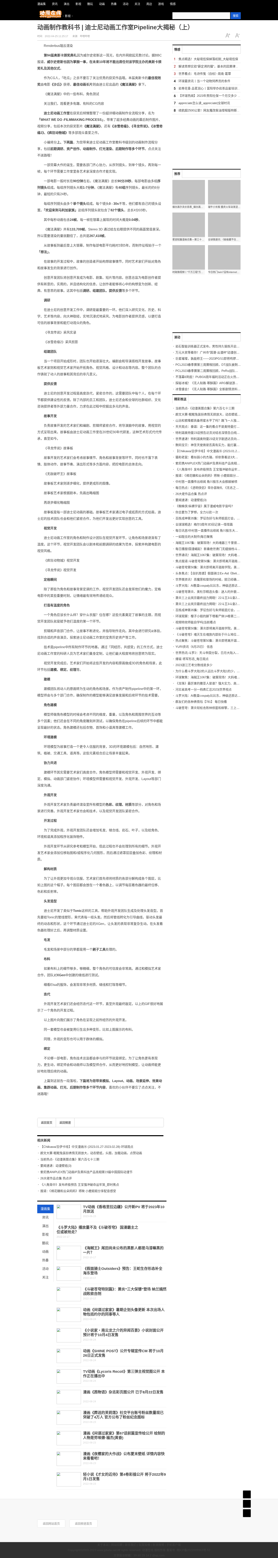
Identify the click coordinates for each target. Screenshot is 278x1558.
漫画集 (45, 1209)
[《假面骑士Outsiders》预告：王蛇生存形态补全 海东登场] (69, 1273)
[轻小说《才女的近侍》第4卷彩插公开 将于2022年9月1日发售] (69, 1479)
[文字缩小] (237, 35)
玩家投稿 (144, 1544)
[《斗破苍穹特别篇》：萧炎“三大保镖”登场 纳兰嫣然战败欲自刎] (69, 1294)
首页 (247, 1494)
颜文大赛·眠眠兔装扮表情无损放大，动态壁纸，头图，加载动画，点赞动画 (91, 1153)
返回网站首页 (51, 1523)
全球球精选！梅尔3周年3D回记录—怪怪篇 (204, 524)
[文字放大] (227, 35)
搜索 (236, 15)
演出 (45, 1226)
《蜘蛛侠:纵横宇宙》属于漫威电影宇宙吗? (204, 506)
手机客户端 (173, 1544)
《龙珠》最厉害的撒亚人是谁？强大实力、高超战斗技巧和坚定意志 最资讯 (226, 683)
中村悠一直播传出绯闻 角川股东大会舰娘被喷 (206, 481)
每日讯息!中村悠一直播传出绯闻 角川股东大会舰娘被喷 (212, 530)
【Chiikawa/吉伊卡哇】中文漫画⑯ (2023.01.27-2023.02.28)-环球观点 (86, 1146)
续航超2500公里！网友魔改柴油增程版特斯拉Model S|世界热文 (221, 110)
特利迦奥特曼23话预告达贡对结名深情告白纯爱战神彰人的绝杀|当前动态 (224, 432)
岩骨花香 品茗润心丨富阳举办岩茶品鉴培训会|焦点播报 (215, 88)
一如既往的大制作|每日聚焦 (194, 536)
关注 (45, 1277)
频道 (247, 1504)
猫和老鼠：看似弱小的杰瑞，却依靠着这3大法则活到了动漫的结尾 (220, 457)
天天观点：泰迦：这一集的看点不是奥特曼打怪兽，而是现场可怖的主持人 (225, 426)
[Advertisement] (202, 139)
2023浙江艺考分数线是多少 (193, 665)
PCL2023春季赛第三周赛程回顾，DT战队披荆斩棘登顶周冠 (215, 364)
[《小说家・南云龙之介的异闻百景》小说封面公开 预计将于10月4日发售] (69, 1335)
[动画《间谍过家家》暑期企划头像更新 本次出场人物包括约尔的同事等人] (69, 1315)
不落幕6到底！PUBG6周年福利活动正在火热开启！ (210, 377)
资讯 (45, 1217)
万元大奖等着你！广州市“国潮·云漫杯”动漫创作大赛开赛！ (215, 352)
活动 (45, 1268)
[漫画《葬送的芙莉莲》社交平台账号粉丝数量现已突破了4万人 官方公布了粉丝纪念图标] (69, 1417)
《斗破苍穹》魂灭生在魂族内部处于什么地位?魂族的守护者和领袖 (220, 634)
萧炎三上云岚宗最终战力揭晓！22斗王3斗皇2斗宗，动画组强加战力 (221, 597)
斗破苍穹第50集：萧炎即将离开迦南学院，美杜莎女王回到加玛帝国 (221, 567)
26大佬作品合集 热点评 (56, 1178)
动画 (45, 1251)
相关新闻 (43, 1140)
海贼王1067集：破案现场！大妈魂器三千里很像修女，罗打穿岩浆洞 (221, 542)
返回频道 (65, 1122)
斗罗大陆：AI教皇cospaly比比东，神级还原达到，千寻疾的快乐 (218, 585)
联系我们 (130, 1544)
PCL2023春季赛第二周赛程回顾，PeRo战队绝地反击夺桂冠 (215, 370)
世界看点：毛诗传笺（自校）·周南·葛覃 (204, 73)
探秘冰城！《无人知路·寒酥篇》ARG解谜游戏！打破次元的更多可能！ (223, 383)
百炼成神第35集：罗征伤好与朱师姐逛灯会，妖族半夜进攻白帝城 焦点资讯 (226, 518)
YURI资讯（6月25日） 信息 (194, 646)
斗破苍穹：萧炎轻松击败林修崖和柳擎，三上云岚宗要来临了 (216, 708)
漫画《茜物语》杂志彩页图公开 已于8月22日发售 (123, 1392)
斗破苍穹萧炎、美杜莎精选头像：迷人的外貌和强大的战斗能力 (218, 591)
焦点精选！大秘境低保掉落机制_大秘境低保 (208, 59)
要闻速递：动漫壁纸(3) (55, 1165)
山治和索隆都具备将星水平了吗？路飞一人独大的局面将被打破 (218, 420)
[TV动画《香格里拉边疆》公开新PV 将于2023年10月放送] (69, 1212)
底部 (247, 1513)
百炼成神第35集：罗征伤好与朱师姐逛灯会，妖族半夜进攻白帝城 (219, 610)
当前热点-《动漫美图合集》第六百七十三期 (69, 1159)
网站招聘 (117, 1544)
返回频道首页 (83, 1523)
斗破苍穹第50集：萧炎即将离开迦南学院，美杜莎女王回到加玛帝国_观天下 (226, 628)
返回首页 (46, 1122)
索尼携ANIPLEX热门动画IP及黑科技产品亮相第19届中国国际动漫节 (86, 1172)
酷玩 (45, 1243)
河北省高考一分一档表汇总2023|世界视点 (203, 689)
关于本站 (103, 1544)
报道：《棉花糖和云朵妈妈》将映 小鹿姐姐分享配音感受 (78, 1191)
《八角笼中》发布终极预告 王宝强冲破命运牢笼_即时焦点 (79, 1184)
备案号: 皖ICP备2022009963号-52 (188, 1550)
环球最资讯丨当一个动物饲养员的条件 (204, 81)
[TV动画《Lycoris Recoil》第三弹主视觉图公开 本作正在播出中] (69, 1376)
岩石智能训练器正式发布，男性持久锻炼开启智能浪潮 (212, 346)
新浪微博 (158, 1544)
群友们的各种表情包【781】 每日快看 (201, 701)
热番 (45, 1260)
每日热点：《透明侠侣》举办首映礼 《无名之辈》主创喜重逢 (216, 487)
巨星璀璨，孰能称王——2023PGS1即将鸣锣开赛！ (210, 358)
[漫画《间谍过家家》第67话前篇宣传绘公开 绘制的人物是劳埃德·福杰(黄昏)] (69, 1438)
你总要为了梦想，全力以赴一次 (196, 512)
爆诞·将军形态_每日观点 (192, 659)
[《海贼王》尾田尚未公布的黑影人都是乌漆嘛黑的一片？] (69, 1253)
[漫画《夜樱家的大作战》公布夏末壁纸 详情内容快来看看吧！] (69, 1459)
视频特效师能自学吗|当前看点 (195, 622)
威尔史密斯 (54, 1103)
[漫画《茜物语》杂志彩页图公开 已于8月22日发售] (69, 1397)
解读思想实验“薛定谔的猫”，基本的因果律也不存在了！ (216, 66)
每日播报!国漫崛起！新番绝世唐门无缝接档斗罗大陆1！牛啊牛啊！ (220, 549)
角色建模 (65, 1103)
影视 (68, 16)
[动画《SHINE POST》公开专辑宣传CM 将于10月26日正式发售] (69, 1356)
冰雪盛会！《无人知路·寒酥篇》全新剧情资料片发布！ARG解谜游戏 (222, 389)
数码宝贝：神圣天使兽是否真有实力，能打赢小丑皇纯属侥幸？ (218, 445)
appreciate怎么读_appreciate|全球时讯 (204, 103)
